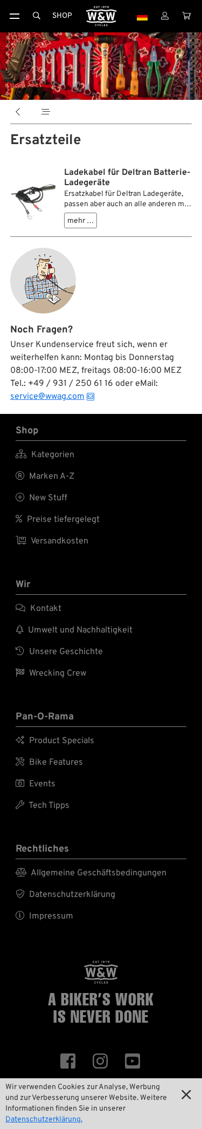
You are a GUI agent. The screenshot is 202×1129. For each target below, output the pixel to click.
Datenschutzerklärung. (43, 1119)
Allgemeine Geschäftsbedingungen (91, 873)
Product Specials (55, 741)
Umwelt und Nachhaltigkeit (74, 630)
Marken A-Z (45, 476)
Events (35, 784)
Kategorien (45, 455)
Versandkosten (52, 541)
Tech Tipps (42, 805)
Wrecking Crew (51, 673)
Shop (62, 16)
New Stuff (41, 498)
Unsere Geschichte (59, 652)
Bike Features (49, 762)
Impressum (44, 916)
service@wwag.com (47, 396)
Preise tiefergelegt (58, 519)
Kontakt (38, 608)
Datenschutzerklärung (65, 894)
